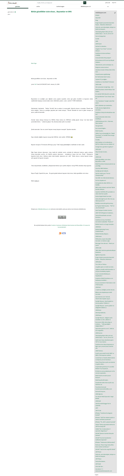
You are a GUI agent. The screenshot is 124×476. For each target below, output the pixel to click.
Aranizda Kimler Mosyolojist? (103, 58)
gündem (17, 6)
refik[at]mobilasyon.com (44, 209)
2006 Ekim (98, 227)
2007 (96, 408)
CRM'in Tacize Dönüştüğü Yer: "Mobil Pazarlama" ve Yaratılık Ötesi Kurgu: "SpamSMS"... (105, 135)
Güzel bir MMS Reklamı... (101, 168)
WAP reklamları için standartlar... (104, 105)
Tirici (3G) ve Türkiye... (101, 264)
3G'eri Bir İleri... (99, 466)
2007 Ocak (98, 410)
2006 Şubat (98, 262)
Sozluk (97, 39)
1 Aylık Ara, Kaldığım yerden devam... (105, 290)
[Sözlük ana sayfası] (12, 3)
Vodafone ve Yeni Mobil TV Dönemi (104, 82)
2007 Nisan (98, 452)
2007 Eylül (98, 464)
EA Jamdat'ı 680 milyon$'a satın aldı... (105, 94)
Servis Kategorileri (100, 36)
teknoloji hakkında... (100, 312)
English (96, 474)
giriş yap (107, 2)
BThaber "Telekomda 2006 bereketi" (105, 442)
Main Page (34, 63)
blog (96, 20)
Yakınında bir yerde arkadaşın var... (104, 65)
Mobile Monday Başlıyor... (102, 234)
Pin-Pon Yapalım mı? (100, 180)
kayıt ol (114, 2)
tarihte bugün (60, 6)
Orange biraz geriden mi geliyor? (104, 147)
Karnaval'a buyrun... (100, 391)
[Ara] (84, 2)
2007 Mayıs (98, 459)
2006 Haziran (98, 333)
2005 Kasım (98, 44)
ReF (36, 84)
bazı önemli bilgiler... (100, 128)
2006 (96, 154)
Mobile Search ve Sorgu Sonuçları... (104, 224)
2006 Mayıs (98, 315)
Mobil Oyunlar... (99, 131)
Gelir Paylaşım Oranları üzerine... (104, 210)
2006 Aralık (98, 248)
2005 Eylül (98, 149)
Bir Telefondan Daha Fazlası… (103, 77)
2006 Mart (98, 287)
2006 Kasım (98, 236)
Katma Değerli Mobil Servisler (103, 196)
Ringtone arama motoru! (102, 67)
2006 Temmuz (99, 351)
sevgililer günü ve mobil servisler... (104, 267)
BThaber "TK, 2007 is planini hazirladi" (105, 422)
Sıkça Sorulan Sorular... (101, 152)
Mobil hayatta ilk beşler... (102, 380)
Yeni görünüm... (99, 126)
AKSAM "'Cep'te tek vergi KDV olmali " (105, 449)
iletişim (97, 15)
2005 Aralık (98, 84)
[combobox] (58, 2)
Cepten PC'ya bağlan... (101, 79)
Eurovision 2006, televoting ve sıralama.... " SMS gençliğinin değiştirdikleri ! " (103, 324)
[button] (15, 12)
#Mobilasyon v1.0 (86, 6)
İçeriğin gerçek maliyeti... (102, 171)
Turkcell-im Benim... (100, 461)
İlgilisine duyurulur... (100, 255)
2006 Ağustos (99, 394)
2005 (96, 41)
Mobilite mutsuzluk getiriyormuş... (104, 203)
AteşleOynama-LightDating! (102, 74)
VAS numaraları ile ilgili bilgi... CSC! (104, 87)
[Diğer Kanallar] (108, 7)
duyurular (98, 18)
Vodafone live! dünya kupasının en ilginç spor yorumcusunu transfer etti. (104, 346)
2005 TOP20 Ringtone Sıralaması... (104, 213)
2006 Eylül (98, 401)
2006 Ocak (98, 157)
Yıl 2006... (97, 140)
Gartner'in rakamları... (101, 46)
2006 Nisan (98, 310)
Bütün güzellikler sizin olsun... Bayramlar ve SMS (51, 11)
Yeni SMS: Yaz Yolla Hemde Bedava (104, 178)
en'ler (38, 6)
